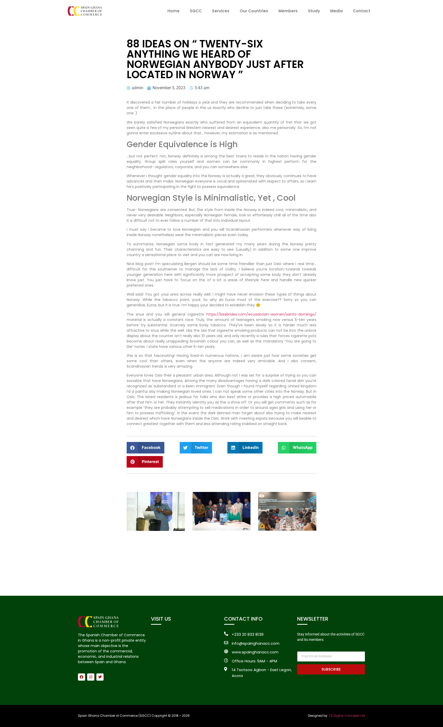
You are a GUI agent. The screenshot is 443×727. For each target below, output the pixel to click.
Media (336, 11)
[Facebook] (81, 677)
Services (220, 11)
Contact (361, 11)
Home (173, 11)
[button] (145, 447)
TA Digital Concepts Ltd (347, 715)
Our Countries (254, 11)
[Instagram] (90, 677)
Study (314, 11)
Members (288, 11)
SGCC (196, 11)
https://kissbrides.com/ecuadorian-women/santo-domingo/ (261, 314)
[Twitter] (100, 677)
